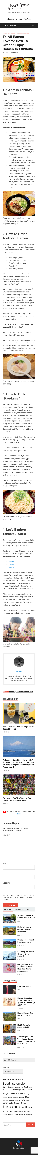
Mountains (5, 1100)
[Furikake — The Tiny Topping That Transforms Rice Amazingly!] (19, 795)
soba (22, 1107)
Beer (19, 1080)
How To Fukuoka (12, 33)
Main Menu (11, 25)
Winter (16, 1114)
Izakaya (5, 1094)
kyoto (29, 1094)
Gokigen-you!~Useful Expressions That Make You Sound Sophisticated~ (25, 967)
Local (21, 33)
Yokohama (28, 1114)
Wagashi (10, 1114)
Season (17, 1103)
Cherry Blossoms (8, 1087)
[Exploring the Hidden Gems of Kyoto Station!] (9, 952)
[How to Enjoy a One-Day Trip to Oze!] (9, 1013)
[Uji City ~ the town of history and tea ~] (9, 940)
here (19, 814)
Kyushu (19, 691)
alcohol (6, 1079)
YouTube (27, 19)
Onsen (11, 1099)
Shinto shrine (11, 1106)
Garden (30, 1087)
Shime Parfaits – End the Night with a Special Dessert (18, 727)
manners (15, 1097)
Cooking (17, 1087)
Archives (6, 1067)
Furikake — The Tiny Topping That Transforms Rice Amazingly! (17, 799)
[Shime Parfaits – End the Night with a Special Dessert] (19, 724)
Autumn (13, 1079)
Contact (19, 19)
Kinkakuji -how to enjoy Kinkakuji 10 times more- (24, 929)
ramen (29, 691)
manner (10, 1097)
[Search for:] (19, 1124)
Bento (23, 1080)
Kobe (25, 1094)
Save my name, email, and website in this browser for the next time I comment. (18, 897)
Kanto (20, 1093)
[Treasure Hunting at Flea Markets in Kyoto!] (9, 915)
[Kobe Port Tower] (9, 986)
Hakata (12, 691)
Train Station (27, 1112)
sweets (20, 1112)
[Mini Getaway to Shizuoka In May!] (9, 1025)
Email (6, 873)
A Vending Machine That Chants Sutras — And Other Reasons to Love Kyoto (26, 1040)
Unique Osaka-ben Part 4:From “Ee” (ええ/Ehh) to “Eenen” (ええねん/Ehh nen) (26, 1001)
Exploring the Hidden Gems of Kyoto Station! (25, 953)
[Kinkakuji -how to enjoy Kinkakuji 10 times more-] (9, 927)
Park (23, 1099)
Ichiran (11, 564)
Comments (18, 909)
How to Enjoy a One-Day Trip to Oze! (25, 1014)
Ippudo (11, 561)
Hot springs (16, 1089)
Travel (26, 33)
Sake (11, 1102)
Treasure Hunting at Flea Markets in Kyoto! (26, 916)
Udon (5, 1114)
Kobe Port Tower (24, 986)
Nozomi (15, 53)
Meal (24, 691)
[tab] (8, 909)
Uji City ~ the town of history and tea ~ (25, 941)
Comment (7, 835)
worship (21, 1114)
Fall (22, 1087)
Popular (7, 909)
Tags (28, 909)
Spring (28, 1106)
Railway (28, 1100)
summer (8, 1111)
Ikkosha (11, 567)
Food (4, 33)
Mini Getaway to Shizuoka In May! (24, 1026)
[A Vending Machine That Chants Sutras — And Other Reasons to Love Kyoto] (9, 1037)
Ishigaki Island (27, 1090)
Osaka (17, 1100)
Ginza (4, 1090)
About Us (10, 19)
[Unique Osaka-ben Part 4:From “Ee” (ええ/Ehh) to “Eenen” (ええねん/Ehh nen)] (9, 998)
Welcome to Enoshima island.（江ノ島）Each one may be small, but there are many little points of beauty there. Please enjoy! (18, 763)
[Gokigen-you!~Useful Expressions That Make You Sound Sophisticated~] (9, 964)
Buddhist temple (14, 1083)
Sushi (16, 1111)
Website (6, 883)
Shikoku (23, 1103)
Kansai (13, 1093)
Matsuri (21, 1097)
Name (5, 863)
